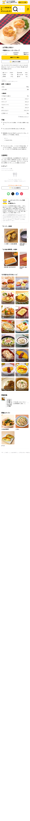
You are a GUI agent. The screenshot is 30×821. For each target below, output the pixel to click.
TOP (2, 452)
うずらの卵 (4, 89)
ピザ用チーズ (4, 113)
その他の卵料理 (13, 452)
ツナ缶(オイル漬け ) (5, 95)
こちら (13, 162)
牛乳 (2, 107)
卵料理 (6, 452)
